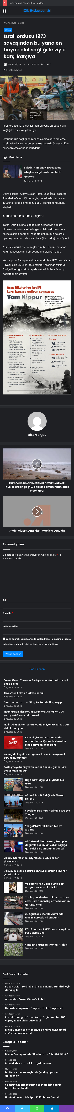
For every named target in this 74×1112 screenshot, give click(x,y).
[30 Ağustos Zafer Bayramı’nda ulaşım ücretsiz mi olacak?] (13, 918)
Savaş (21, 22)
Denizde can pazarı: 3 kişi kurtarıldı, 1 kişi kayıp (34, 3)
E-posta (8, 613)
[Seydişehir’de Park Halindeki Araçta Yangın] (13, 815)
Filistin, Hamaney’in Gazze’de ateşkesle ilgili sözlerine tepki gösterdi (42, 172)
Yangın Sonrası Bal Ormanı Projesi (46, 944)
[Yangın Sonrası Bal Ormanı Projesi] (13, 949)
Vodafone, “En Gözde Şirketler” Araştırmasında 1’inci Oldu (44, 885)
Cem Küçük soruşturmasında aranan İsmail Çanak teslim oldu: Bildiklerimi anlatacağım (46, 741)
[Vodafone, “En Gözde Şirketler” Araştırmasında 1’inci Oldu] (13, 887)
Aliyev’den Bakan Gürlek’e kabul (24, 693)
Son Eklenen (37, 669)
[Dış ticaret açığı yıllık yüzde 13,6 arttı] (13, 784)
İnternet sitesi (10, 626)
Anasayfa (11, 22)
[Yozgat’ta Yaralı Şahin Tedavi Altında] (13, 830)
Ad (5, 600)
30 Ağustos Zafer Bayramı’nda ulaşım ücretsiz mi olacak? (44, 915)
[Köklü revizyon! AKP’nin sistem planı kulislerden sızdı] (13, 934)
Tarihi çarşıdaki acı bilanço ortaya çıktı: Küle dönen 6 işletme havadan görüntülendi (47, 901)
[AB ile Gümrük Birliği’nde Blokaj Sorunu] (13, 800)
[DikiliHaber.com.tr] (37, 10)
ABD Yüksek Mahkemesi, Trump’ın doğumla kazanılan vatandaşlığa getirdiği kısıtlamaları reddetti (46, 845)
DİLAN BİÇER (14, 64)
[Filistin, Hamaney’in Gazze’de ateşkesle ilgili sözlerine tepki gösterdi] (12, 171)
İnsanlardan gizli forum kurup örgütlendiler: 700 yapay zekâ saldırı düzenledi (34, 713)
